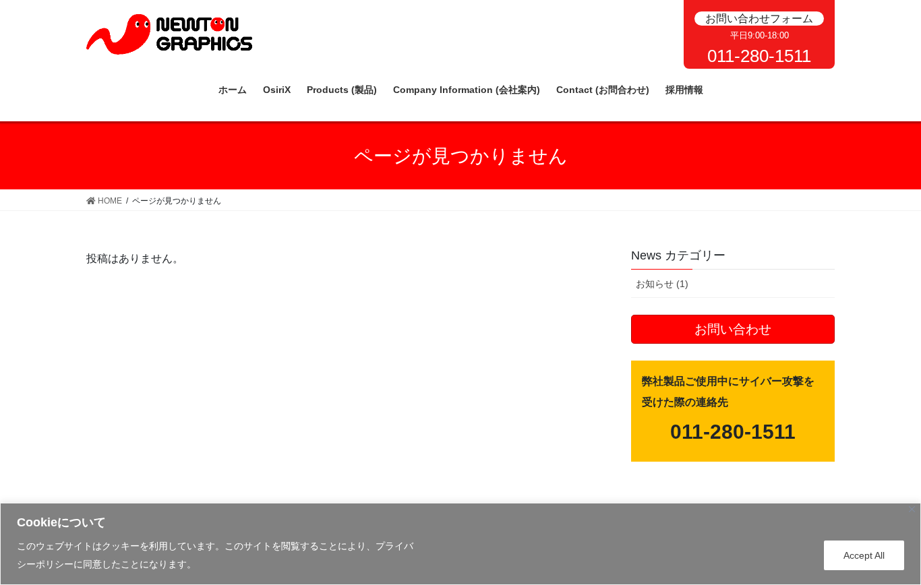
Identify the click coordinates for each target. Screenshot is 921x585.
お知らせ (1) (662, 283)
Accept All (864, 555)
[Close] (912, 509)
